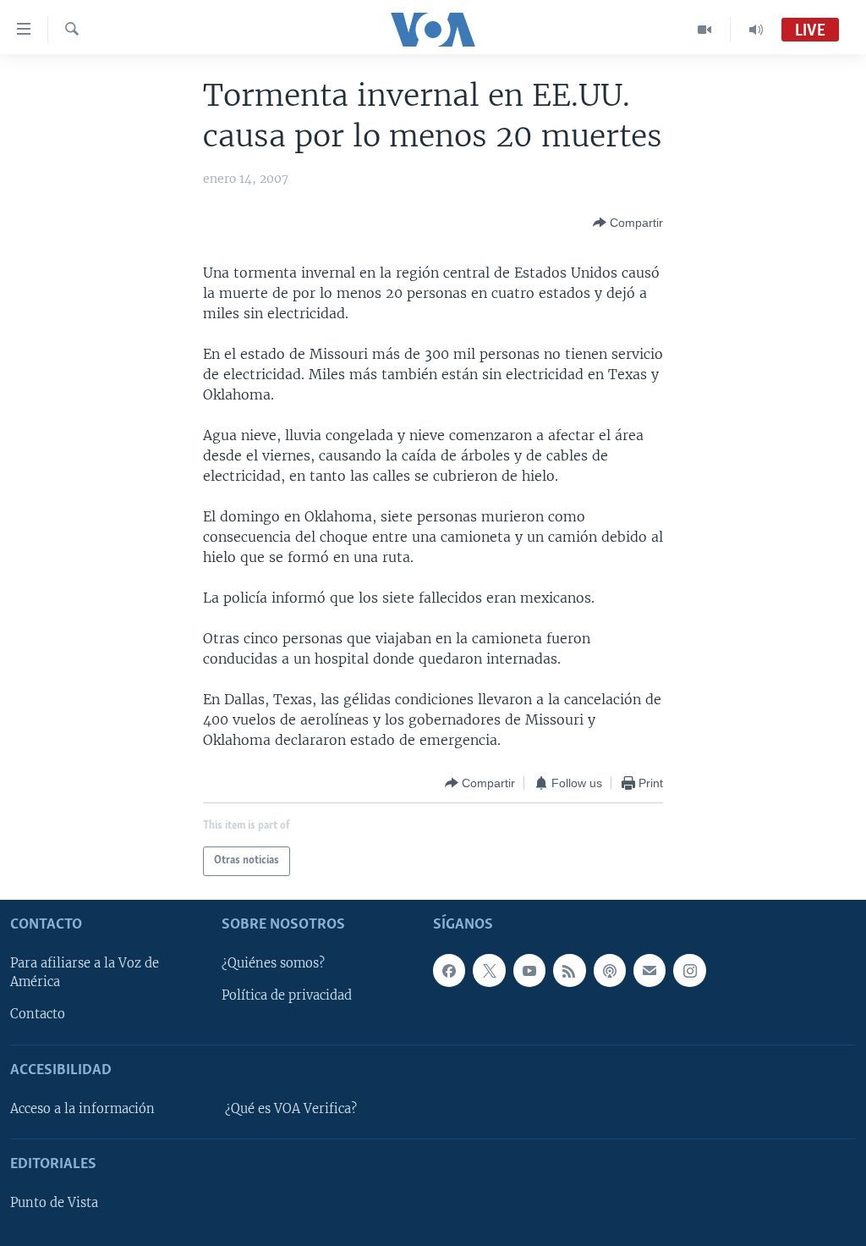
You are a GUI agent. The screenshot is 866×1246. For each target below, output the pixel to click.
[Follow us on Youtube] (529, 970)
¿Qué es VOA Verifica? (291, 1108)
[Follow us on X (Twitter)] (489, 970)
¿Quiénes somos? (273, 963)
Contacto (37, 1014)
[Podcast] (610, 970)
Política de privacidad (287, 995)
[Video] (705, 29)
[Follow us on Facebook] (449, 970)
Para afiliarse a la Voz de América (84, 973)
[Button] (628, 222)
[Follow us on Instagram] (689, 970)
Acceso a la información (82, 1108)
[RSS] (569, 970)
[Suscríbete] (649, 970)
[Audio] (756, 29)
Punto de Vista (54, 1202)
